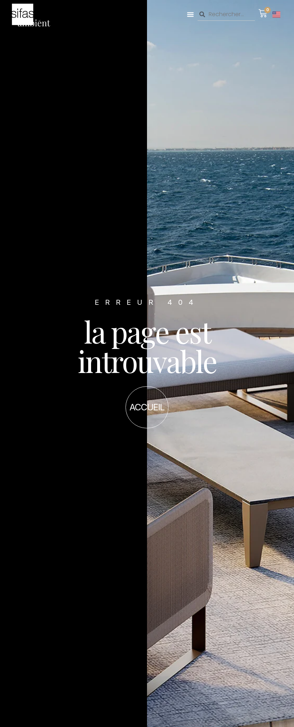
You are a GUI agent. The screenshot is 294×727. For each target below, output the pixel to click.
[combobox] (226, 14)
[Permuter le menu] (190, 14)
